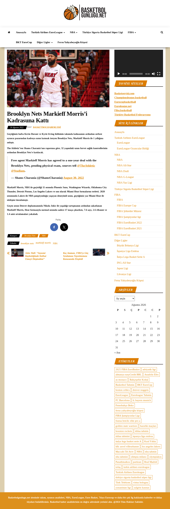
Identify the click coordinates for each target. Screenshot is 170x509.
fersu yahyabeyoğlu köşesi (129, 410)
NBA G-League (125, 177)
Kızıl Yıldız (150, 441)
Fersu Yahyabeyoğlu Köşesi (72, 42)
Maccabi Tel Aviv (125, 451)
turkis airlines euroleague (137, 467)
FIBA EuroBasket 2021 (129, 228)
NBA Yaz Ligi (124, 182)
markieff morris (43, 243)
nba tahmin (151, 451)
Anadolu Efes (151, 374)
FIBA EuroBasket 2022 (129, 222)
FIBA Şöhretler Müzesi (129, 211)
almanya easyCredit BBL (128, 374)
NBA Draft (123, 171)
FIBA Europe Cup (126, 205)
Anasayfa (21, 32)
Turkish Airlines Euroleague (130, 472)
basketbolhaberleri (47, 127)
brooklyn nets (27, 243)
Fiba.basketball (123, 110)
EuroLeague (123, 142)
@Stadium (18, 170)
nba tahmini (122, 456)
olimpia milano (138, 456)
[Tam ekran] (158, 73)
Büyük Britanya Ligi (128, 245)
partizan (137, 462)
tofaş (118, 467)
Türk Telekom (123, 482)
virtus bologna (140, 482)
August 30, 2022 (73, 177)
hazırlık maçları (148, 426)
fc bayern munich (142, 400)
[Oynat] (118, 73)
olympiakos (155, 456)
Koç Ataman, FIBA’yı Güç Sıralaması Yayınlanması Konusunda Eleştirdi (75, 256)
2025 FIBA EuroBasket (128, 369)
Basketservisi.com (124, 93)
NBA (73, 32)
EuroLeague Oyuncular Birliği (133, 148)
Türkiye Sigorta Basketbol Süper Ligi (102, 32)
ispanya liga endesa (143, 436)
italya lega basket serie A (128, 441)
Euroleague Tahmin (141, 395)
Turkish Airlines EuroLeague (47, 32)
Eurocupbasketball (125, 101)
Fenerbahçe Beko (125, 405)
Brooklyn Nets (30, 236)
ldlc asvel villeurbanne (127, 446)
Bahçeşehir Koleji (139, 379)
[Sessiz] (153, 73)
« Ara (117, 352)
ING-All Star (124, 262)
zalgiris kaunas (141, 487)
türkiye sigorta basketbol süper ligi (133, 477)
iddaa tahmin (141, 431)
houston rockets (124, 431)
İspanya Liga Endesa (128, 251)
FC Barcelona (123, 400)
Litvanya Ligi (124, 274)
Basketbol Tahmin (125, 384)
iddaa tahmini (123, 436)
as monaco (121, 379)
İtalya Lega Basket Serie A (131, 256)
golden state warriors (126, 426)
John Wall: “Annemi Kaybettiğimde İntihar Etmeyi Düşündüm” (35, 256)
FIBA (131, 32)
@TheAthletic (86, 165)
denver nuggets (141, 390)
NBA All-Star (124, 165)
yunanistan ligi (123, 487)
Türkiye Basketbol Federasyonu (132, 114)
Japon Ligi (122, 268)
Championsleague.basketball (130, 97)
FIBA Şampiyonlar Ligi (128, 415)
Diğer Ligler (44, 42)
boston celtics (123, 390)
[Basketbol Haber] (8, 32)
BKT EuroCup (24, 42)
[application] (138, 63)
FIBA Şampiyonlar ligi (129, 217)
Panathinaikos (123, 462)
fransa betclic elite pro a (128, 420)
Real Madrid (150, 462)
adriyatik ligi (149, 369)
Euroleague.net (122, 106)
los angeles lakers (151, 446)
